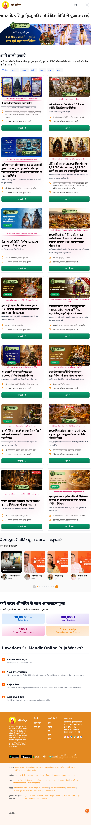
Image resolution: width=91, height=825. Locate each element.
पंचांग (49, 735)
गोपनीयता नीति (61, 755)
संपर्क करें (37, 727)
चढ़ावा (50, 727)
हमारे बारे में (37, 723)
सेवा (49, 731)
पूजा (49, 723)
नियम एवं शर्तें (72, 755)
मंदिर (49, 739)
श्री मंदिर (12, 813)
